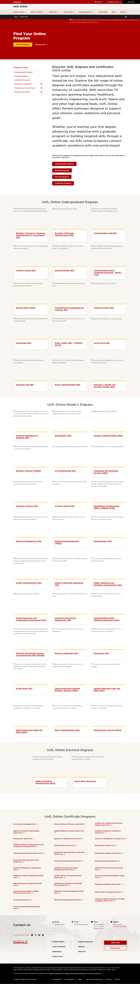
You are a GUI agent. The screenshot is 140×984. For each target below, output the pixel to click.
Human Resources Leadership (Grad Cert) (27, 884)
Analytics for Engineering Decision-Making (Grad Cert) (109, 824)
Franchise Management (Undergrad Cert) (27, 869)
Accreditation (69, 979)
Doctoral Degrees (62, 177)
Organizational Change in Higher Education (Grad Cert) (26, 892)
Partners (81, 946)
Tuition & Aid (57, 956)
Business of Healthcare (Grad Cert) (68, 839)
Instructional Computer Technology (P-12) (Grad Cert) (68, 884)
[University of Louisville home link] (17, 2)
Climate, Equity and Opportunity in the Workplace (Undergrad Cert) (28, 845)
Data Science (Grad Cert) (105, 845)
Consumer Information (94, 979)
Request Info (115, 948)
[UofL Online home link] (20, 942)
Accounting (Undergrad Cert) (25, 824)
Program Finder (20, 67)
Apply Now (115, 942)
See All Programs (22, 44)
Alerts (80, 979)
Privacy (109, 979)
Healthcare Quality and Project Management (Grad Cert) (66, 869)
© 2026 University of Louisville (24, 979)
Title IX (117, 979)
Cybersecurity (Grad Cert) (64, 845)
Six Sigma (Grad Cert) (22, 900)
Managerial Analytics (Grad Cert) (108, 884)
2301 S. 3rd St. (117, 924)
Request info (40, 44)
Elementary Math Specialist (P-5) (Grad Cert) (26, 861)
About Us (81, 951)
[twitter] (36, 935)
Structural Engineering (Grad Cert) (68, 900)
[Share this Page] (125, 17)
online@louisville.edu (81, 924)
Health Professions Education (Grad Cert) (109, 869)
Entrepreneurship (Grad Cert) (106, 861)
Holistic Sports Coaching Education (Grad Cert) (68, 876)
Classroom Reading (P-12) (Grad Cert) (110, 839)
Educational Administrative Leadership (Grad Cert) (69, 853)
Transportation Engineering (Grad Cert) (26, 907)
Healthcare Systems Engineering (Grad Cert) (28, 876)
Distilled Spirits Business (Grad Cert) (28, 853)
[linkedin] (43, 935)
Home (15, 16)
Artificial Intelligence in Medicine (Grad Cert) (108, 832)
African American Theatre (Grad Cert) (69, 824)
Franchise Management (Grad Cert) (68, 861)
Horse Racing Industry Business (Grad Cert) (109, 876)
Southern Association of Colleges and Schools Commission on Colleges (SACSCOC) (75, 973)
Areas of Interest (58, 946)
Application (56, 951)
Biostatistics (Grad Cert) (23, 839)
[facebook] (32, 935)
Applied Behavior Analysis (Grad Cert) (69, 832)
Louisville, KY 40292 (119, 926)
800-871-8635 (59, 924)
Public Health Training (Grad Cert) (108, 892)
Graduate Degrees (62, 170)
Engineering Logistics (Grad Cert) (108, 853)
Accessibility (56, 979)
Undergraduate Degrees (64, 164)
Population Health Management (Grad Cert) (69, 892)
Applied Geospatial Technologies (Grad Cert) (26, 832)
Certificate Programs (63, 183)
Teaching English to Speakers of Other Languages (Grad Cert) (110, 900)
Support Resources (85, 942)
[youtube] (39, 935)
